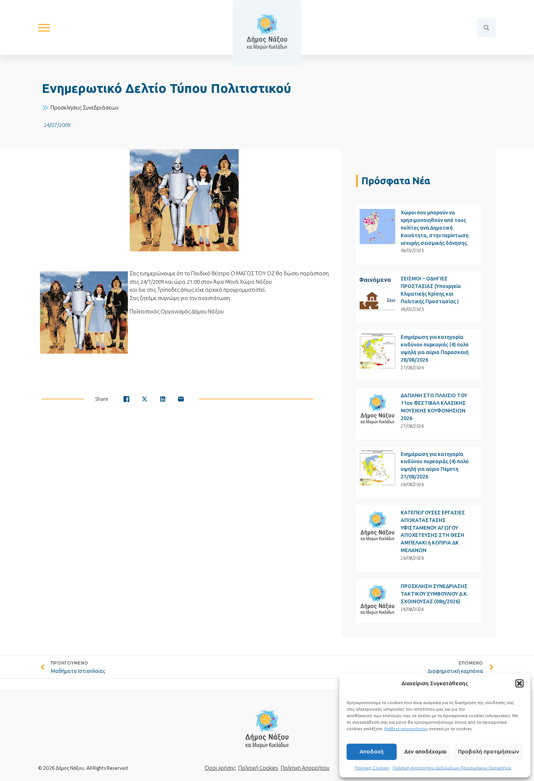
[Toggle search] (486, 27)
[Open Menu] (44, 27)
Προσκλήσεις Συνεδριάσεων (84, 107)
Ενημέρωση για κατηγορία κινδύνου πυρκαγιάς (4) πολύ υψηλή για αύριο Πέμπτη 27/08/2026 (435, 465)
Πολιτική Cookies (372, 767)
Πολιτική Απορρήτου (305, 768)
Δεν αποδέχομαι (425, 751)
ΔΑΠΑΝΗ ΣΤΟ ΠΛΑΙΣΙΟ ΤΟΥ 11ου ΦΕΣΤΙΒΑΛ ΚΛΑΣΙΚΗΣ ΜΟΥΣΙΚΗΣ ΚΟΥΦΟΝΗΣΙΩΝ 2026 (434, 406)
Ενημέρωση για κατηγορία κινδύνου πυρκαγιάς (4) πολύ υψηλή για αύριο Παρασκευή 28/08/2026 (435, 348)
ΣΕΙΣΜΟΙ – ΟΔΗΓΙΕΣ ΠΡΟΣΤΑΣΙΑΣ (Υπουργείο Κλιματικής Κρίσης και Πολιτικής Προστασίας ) (431, 290)
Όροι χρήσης (220, 768)
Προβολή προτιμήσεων (488, 751)
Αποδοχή (372, 751)
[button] (519, 683)
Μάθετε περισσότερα (406, 728)
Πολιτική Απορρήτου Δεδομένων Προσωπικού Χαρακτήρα (452, 767)
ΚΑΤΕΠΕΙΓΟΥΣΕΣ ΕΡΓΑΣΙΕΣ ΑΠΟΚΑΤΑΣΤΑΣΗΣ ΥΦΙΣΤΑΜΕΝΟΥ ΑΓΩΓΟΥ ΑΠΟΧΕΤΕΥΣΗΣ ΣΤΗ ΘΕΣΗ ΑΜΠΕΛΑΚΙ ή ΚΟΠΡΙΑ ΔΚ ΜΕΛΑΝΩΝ (433, 532)
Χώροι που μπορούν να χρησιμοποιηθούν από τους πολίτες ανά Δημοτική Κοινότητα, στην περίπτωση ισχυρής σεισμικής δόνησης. (435, 228)
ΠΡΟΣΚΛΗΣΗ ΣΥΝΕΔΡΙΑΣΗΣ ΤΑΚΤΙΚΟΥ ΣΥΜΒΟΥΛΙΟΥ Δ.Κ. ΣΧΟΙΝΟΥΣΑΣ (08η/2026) (434, 593)
